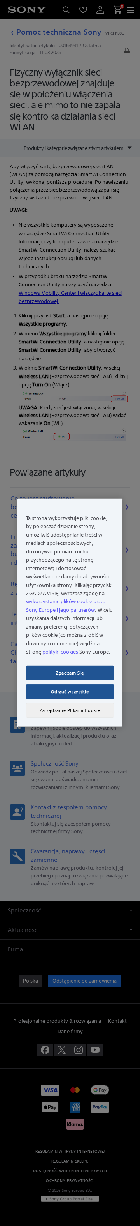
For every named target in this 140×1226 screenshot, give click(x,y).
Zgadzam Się (70, 673)
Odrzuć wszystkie (70, 692)
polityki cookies (60, 651)
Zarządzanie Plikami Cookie (70, 710)
